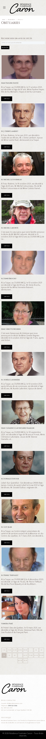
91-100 (41, 655)
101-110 (20, 660)
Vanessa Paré (7, 624)
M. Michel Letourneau (11, 179)
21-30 (14, 650)
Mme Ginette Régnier (11, 329)
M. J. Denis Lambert (9, 131)
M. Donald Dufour (10, 479)
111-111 (25, 660)
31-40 (20, 650)
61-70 (25, 655)
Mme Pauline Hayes (9, 83)
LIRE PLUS (6, 98)
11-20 (9, 650)
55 (9, 655)
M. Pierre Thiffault (9, 575)
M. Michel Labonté (9, 228)
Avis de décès (11, 19)
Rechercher (5, 47)
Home (3, 19)
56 (15, 655)
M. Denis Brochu (8, 278)
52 (36, 650)
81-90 (36, 655)
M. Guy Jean (6, 527)
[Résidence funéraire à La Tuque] (35, 4)
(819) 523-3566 (12, 705)
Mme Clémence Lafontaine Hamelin (17, 428)
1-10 (4, 650)
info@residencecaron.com (14, 703)
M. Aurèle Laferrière (10, 380)
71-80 (30, 655)
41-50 (25, 650)
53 (41, 650)
